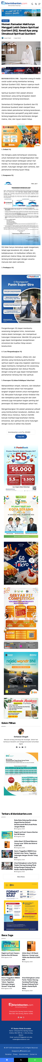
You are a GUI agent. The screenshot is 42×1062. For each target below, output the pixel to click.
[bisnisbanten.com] (14, 3)
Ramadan (5, 21)
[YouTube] (22, 747)
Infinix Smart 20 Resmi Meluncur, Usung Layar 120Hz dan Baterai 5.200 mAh (26, 843)
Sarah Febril (7, 38)
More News (21, 877)
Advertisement (23, 1054)
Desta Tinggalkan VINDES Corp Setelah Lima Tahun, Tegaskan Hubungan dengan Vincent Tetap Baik (11, 982)
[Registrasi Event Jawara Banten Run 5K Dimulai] (7, 835)
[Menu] (39, 4)
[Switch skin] (32, 4)
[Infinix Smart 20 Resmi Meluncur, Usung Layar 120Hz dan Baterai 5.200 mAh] (7, 844)
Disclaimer (8, 1054)
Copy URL (21, 436)
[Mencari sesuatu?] (36, 4)
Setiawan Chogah (21, 737)
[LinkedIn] (19, 747)
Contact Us (33, 1054)
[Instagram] (25, 747)
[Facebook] (16, 747)
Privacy (15, 1054)
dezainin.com (26, 1051)
